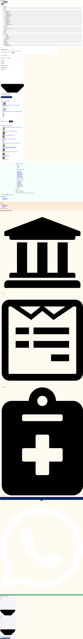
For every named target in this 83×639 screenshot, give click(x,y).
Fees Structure (8, 22)
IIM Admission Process (20, 185)
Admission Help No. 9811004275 (5, 498)
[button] (1, 47)
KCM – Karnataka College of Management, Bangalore (10, 151)
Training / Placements (9, 24)
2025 (5, 7)
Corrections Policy (5, 199)
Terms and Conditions (5, 205)
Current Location (4, 65)
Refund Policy (4, 206)
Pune (5, 40)
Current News (8, 25)
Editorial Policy (5, 198)
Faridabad (7, 38)
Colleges (7, 13)
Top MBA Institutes (7, 44)
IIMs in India (19, 182)
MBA (5, 10)
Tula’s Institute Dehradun (6, 155)
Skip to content (2, 0)
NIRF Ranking (5, 6)
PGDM (5, 18)
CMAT (4, 113)
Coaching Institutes (5, 43)
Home (3, 5)
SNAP (5, 32)
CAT (5, 27)
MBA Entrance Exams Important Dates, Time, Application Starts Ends (12, 111)
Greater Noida (8, 37)
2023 (5, 8)
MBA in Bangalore (20, 175)
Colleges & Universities (9, 28)
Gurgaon (7, 36)
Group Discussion (19, 180)
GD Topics (18, 181)
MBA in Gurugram (20, 172)
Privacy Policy (4, 204)
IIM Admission (19, 183)
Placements (7, 17)
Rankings (7, 23)
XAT (5, 31)
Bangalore (5, 39)
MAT (5, 29)
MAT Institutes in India (7, 45)
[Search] (13, 52)
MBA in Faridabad (19, 173)
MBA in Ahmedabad (20, 176)
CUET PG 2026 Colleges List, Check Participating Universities (11, 105)
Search (11, 121)
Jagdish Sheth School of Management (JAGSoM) (9, 147)
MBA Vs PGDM (8, 11)
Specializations (8, 12)
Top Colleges (6, 42)
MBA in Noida (19, 171)
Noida (7, 35)
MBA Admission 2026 (6, 108)
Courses (4, 9)
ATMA (5, 30)
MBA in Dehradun (19, 177)
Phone (2, 63)
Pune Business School (6, 159)
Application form (8, 14)
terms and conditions (7, 636)
